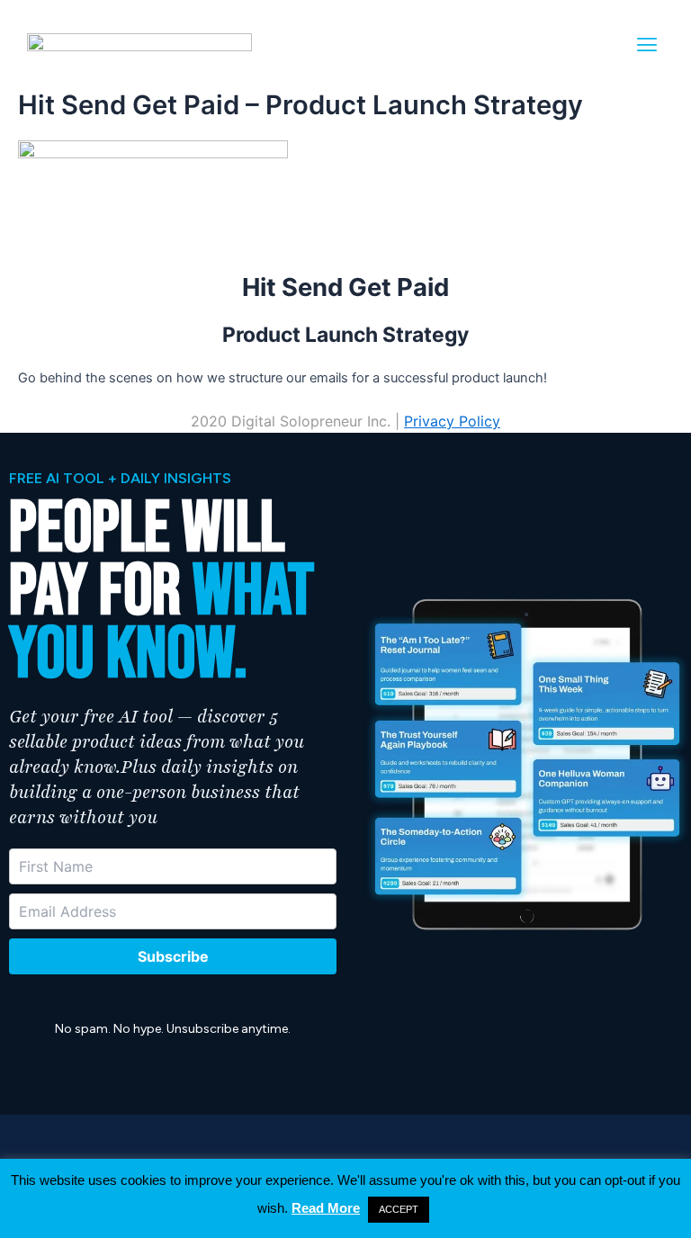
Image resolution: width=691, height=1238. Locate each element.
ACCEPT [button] (398, 1209)
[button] (647, 44)
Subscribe (173, 956)
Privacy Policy (452, 421)
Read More (326, 1208)
